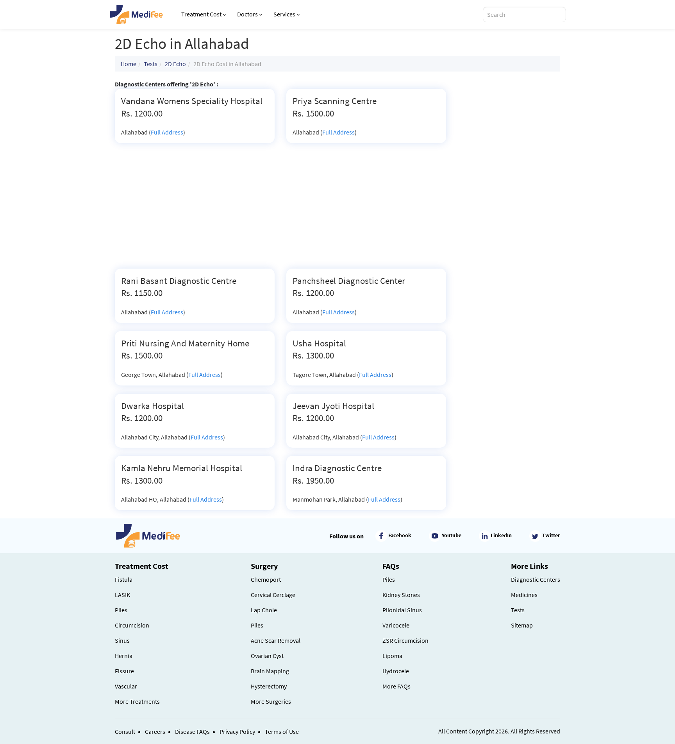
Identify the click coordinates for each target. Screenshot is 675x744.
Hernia (123, 656)
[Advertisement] (280, 210)
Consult (125, 731)
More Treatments (137, 701)
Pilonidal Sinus (402, 610)
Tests (150, 64)
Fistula (123, 579)
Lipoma (392, 656)
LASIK (122, 595)
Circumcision (132, 625)
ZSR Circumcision (405, 640)
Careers (155, 731)
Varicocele (395, 625)
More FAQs (396, 686)
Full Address (167, 132)
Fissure (124, 671)
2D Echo (175, 64)
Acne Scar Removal (275, 640)
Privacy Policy (237, 731)
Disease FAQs (192, 731)
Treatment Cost (201, 14)
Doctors (247, 14)
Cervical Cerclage (273, 595)
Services (284, 14)
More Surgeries (271, 701)
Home (128, 64)
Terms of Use (282, 731)
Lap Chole (264, 610)
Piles (121, 610)
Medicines (524, 595)
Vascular (126, 686)
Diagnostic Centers (535, 579)
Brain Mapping (270, 671)
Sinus (122, 640)
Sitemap (522, 625)
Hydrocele (395, 671)
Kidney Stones (401, 595)
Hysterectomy (269, 686)
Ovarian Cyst (267, 656)
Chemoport (266, 579)
